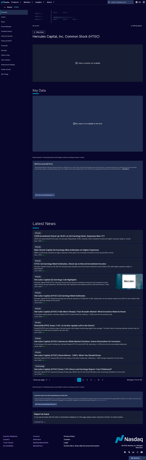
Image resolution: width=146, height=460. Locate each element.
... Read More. (125, 169)
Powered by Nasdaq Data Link (46, 404)
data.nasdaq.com (101, 400)
